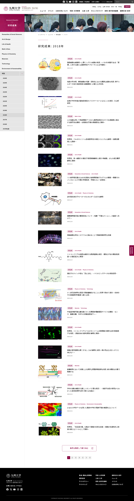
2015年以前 (6, 129)
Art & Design (6, 39)
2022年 (5, 96)
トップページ (41, 34)
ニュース (43, 11)
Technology (6, 63)
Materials (5, 59)
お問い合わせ (10, 486)
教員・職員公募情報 (85, 475)
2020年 (5, 106)
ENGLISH (109, 2)
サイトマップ (83, 484)
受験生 (94, 6)
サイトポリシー (84, 481)
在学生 (99, 6)
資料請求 (82, 478)
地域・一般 (114, 6)
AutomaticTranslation (131, 250)
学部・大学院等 (75, 11)
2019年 (5, 110)
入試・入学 (85, 11)
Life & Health (6, 44)
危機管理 (127, 6)
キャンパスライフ (97, 11)
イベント (51, 11)
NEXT (86, 457)
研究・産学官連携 (101, 481)
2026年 (5, 78)
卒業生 (120, 6)
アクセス (19, 486)
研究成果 (58, 34)
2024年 (5, 87)
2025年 (5, 83)
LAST (89, 457)
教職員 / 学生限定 (84, 2)
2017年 (5, 119)
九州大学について (62, 11)
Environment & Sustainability (11, 68)
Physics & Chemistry (9, 54)
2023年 (5, 92)
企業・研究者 (106, 6)
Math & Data (6, 49)
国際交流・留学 (125, 11)
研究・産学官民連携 (111, 11)
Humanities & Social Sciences (12, 34)
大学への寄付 (95, 2)
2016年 (5, 124)
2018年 (5, 115)
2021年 (5, 101)
